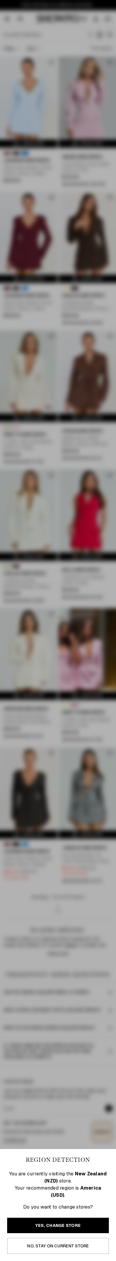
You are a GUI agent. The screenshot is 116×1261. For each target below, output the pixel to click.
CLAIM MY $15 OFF (86, 652)
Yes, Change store (58, 1225)
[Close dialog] (113, 593)
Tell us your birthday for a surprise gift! (83, 644)
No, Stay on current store (58, 1246)
